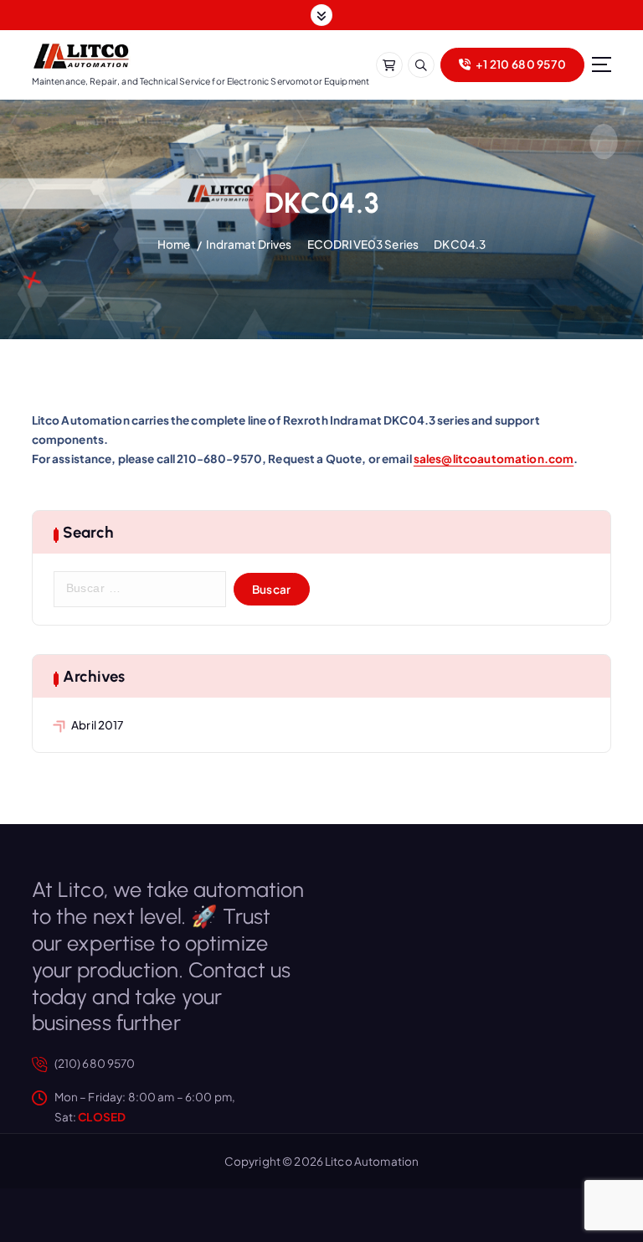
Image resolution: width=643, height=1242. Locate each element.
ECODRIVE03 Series (363, 244)
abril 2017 (97, 725)
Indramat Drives (249, 244)
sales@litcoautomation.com (494, 458)
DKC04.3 (460, 244)
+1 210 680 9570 (520, 64)
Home (174, 244)
